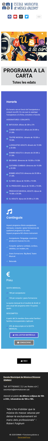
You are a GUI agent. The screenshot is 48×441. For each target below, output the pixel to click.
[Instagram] (21, 17)
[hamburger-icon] (39, 16)
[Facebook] (9, 17)
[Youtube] (15, 17)
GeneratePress (24, 437)
